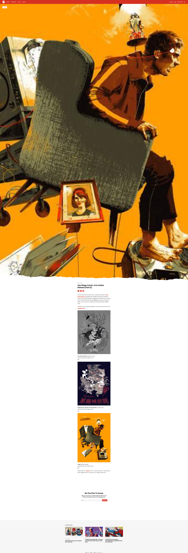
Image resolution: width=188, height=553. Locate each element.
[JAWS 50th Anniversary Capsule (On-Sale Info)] (74, 532)
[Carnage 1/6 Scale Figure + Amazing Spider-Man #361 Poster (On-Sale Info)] (114, 532)
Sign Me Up (105, 500)
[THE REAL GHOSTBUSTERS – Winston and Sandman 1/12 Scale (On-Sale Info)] (94, 532)
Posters (23, 1)
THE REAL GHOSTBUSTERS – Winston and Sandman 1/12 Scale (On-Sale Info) (94, 541)
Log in (175, 1)
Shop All (7, 1)
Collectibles (13, 1)
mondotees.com (81, 308)
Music (19, 1)
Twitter (87, 470)
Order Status (180, 1)
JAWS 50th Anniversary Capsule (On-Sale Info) (73, 541)
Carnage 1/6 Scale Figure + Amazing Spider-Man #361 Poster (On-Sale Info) (113, 541)
